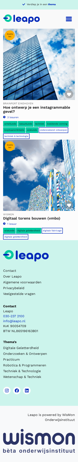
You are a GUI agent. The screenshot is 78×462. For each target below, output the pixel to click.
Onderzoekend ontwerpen (53, 130)
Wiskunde (32, 130)
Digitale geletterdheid (28, 230)
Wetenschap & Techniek (22, 377)
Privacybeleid (13, 288)
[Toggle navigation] (69, 19)
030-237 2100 (13, 316)
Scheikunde (10, 123)
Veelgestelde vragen (19, 294)
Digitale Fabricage (52, 230)
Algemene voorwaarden (22, 282)
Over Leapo (12, 276)
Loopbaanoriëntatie (14, 130)
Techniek (39, 123)
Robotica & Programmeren (24, 365)
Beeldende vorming (57, 123)
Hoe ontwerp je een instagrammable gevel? (36, 109)
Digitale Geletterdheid (15, 236)
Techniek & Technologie (16, 136)
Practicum (11, 359)
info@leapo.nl (14, 321)
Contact (9, 271)
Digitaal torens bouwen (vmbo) (31, 218)
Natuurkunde (25, 123)
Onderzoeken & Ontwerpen (25, 354)
